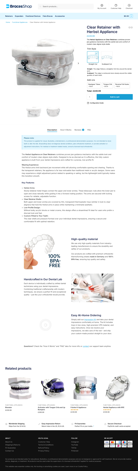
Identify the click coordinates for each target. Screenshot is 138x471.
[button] (45, 325)
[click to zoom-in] (43, 63)
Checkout (129, 8)
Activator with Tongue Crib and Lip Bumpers (51, 408)
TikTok (73, 448)
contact (86, 346)
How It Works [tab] (65, 130)
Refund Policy (43, 448)
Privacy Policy (43, 451)
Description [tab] (52, 130)
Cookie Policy (82, 466)
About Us (8, 442)
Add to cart (114, 97)
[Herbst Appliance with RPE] (118, 388)
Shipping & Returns (12, 445)
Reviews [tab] (79, 130)
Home (8, 22)
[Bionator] (20, 388)
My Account (102, 8)
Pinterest (74, 451)
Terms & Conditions (45, 445)
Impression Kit (90, 319)
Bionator (8, 407)
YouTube (74, 445)
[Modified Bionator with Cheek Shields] (129, 27)
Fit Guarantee (10, 448)
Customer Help (116, 8)
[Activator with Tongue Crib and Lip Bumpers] (52, 388)
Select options (20, 415)
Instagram (75, 442)
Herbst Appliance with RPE (113, 407)
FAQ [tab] (89, 130)
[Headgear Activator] (132, 27)
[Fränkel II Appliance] (85, 388)
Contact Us (9, 451)
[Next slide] (78, 63)
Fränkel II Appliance (78, 407)
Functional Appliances (19, 22)
